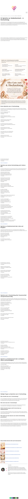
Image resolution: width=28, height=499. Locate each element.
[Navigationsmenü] (26, 12)
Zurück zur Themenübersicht (4, 292)
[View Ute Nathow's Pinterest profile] (6, 470)
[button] (26, 80)
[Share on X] (14, 498)
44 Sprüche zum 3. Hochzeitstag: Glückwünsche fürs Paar (12, 454)
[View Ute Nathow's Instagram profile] (6, 468)
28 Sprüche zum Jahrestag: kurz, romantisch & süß (11, 461)
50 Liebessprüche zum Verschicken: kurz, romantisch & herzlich (13, 447)
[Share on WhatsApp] (10, 498)
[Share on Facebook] (12, 498)
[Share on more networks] (17, 498)
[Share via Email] (16, 498)
